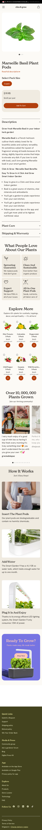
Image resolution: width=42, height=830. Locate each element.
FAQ (3, 800)
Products (5, 789)
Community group (8, 744)
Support (5, 722)
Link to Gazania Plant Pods (20, 357)
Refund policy (7, 729)
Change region (34, 2)
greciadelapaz (8, 456)
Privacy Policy (7, 820)
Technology (6, 796)
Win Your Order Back (9, 733)
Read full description (11, 71)
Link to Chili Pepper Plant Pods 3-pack (7, 357)
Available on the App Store (12, 766)
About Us (5, 785)
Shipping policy (7, 725)
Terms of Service (8, 823)
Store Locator (7, 793)
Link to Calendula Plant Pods (19, 324)
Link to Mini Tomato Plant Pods (7, 324)
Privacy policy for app (10, 774)
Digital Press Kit (8, 755)
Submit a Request (8, 718)
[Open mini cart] (38, 7)
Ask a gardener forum (10, 748)
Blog (3, 751)
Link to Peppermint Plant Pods (33, 324)
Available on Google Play (11, 770)
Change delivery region (19, 827)
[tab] (19, 54)
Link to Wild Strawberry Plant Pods (33, 357)
